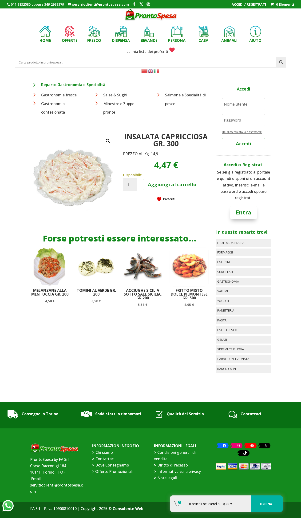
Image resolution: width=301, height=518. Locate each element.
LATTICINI (223, 262)
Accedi (243, 143)
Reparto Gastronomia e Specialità (73, 84)
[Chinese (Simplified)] (144, 70)
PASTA (221, 320)
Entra (243, 212)
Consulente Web (128, 508)
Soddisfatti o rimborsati (118, 413)
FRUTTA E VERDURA (230, 243)
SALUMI (222, 291)
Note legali (167, 477)
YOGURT (223, 301)
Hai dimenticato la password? (242, 132)
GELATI (222, 339)
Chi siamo (104, 452)
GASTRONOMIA (228, 281)
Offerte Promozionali (113, 471)
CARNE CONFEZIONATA (233, 359)
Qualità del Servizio (185, 413)
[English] (150, 70)
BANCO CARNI (227, 369)
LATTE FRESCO (227, 330)
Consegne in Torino (40, 413)
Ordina (266, 504)
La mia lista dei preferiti (147, 51)
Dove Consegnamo (112, 465)
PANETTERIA (225, 310)
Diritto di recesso (172, 465)
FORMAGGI (225, 252)
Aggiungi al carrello (172, 184)
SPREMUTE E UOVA (230, 349)
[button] (108, 141)
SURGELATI (225, 272)
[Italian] (157, 70)
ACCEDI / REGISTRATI (249, 5)
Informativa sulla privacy (179, 471)
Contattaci (251, 413)
